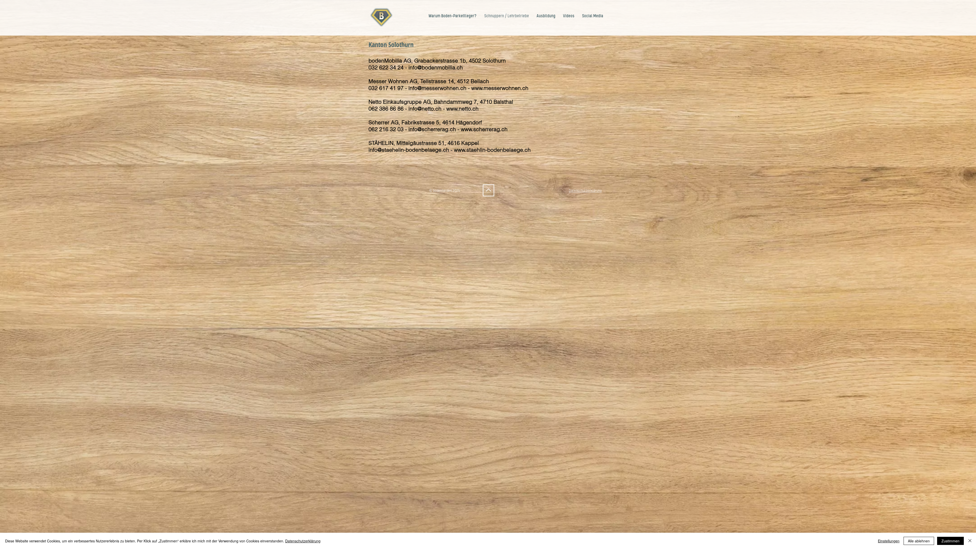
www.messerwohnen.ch (499, 88)
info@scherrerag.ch (432, 129)
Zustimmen (950, 540)
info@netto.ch (424, 108)
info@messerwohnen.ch (437, 88)
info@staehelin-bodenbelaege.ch (409, 149)
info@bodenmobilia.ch (435, 67)
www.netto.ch (462, 108)
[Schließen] (970, 541)
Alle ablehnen (919, 540)
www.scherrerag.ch (484, 129)
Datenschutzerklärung (303, 540)
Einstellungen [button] (888, 540)
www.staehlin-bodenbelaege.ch (492, 149)
